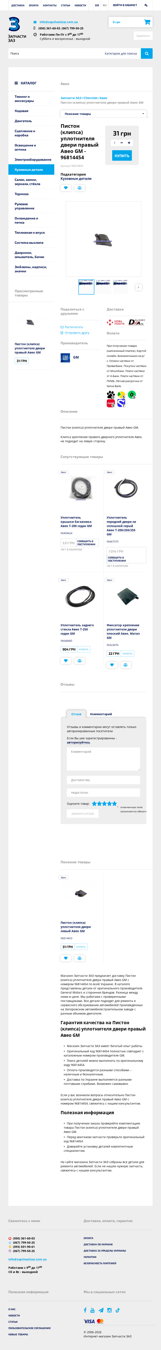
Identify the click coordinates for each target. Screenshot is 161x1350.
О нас (12, 1309)
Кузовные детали (29, 169)
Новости (80, 5)
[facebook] (85, 1310)
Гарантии (90, 1256)
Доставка (18, 5)
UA (97, 5)
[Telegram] (101, 1310)
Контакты (50, 5)
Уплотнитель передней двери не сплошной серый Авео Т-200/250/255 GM (121, 525)
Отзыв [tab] (76, 714)
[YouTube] (92, 1310)
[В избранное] (66, 188)
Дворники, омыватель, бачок (29, 254)
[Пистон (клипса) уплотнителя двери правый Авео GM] (86, 287)
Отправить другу (77, 333)
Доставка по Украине (98, 1244)
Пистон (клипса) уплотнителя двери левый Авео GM (76, 927)
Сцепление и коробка (25, 133)
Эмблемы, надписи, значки (31, 269)
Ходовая (21, 111)
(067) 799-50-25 (72, 28)
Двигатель (23, 121)
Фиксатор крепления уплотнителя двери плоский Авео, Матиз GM (123, 631)
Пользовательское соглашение (29, 1328)
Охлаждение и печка (26, 220)
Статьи (65, 5)
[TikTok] (118, 1310)
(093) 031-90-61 (24, 1247)
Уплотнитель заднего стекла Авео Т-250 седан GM (77, 629)
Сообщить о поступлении (86, 543)
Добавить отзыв (82, 813)
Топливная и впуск (30, 232)
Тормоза (22, 194)
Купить (122, 155)
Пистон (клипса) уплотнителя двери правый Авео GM (30, 348)
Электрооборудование (33, 159)
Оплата (34, 5)
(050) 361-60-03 (49, 28)
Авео (63, 472)
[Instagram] (109, 1310)
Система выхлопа (29, 242)
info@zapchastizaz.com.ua (59, 22)
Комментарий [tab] (101, 714)
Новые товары (18, 1334)
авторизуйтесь (78, 742)
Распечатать (74, 327)
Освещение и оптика (25, 147)
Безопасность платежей (100, 1263)
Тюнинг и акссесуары (24, 98)
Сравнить (143, 35)
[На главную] (14, 24)
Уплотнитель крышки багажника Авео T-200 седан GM (76, 521)
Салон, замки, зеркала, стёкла (27, 181)
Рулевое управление (24, 206)
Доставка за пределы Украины (105, 1250)
